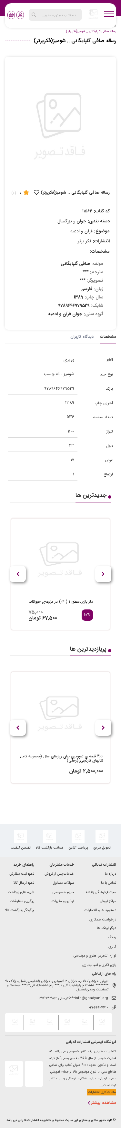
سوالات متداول (63, 883)
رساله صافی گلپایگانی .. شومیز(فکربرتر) (91, 32)
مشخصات (108, 337)
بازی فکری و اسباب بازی (99, 965)
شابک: (97, 305)
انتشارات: (101, 241)
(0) (13, 193)
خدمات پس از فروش (59, 874)
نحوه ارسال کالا (23, 883)
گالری (112, 947)
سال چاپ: (94, 297)
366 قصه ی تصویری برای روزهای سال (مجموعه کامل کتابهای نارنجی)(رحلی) (61, 758)
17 (72, 460)
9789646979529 (59, 388)
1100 (71, 431)
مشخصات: (100, 251)
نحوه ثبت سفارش (21, 874)
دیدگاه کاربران (82, 337)
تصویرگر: (95, 280)
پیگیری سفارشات (22, 901)
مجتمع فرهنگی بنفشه (101, 892)
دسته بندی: (99, 221)
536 (70, 416)
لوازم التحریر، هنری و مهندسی (95, 956)
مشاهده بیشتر (103, 1103)
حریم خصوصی (63, 892)
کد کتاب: (102, 211)
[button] (18, 574)
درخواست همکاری (102, 920)
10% (87, 615)
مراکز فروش (108, 901)
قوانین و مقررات (63, 901)
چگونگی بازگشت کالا (19, 911)
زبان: (98, 288)
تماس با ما (108, 883)
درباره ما (110, 874)
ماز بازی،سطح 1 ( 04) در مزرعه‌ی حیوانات (60, 601)
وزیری (69, 359)
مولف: (97, 263)
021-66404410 (98, 1008)
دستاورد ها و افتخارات (100, 911)
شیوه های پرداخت (21, 892)
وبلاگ (112, 938)
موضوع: (102, 231)
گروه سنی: (93, 313)
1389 (69, 402)
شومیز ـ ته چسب (59, 374)
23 (71, 445)
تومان (34, 618)
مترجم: (96, 272)
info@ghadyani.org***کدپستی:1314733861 (73, 999)
